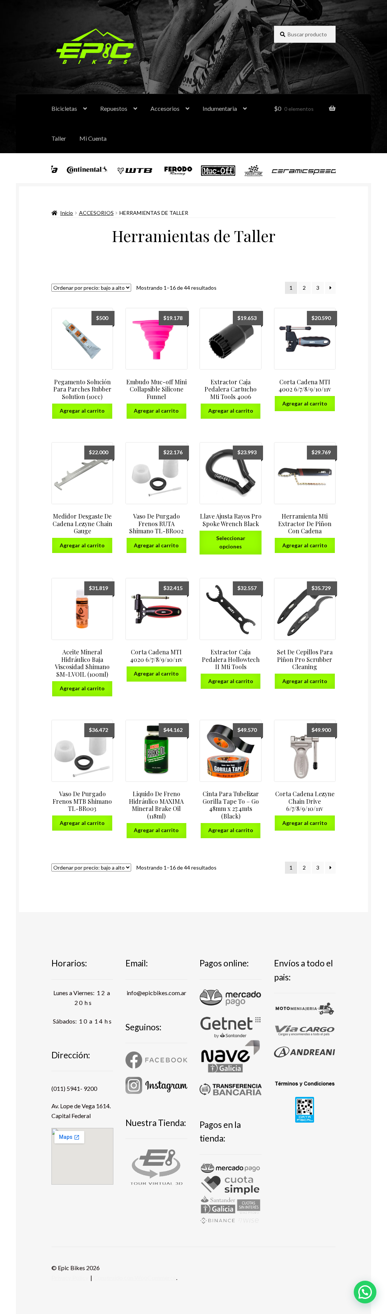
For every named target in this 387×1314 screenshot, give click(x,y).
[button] (365, 1292)
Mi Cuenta (93, 138)
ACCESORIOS (96, 213)
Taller (58, 138)
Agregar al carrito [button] (82, 410)
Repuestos (113, 108)
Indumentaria (220, 108)
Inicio (66, 213)
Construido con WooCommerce (135, 1277)
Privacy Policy (69, 1277)
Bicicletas (64, 108)
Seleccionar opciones (230, 542)
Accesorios (165, 108)
